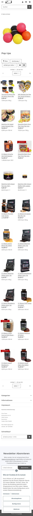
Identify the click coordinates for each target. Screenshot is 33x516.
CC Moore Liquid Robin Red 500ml (23, 364)
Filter (6, 61)
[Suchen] (29, 7)
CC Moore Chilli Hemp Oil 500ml (24, 304)
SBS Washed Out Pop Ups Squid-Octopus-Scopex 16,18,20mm (24, 95)
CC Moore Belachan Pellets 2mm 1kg (24, 244)
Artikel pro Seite (9, 65)
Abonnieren (24, 468)
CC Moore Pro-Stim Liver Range (7, 215)
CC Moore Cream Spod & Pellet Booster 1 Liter (8, 334)
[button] (22, 2)
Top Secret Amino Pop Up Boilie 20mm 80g (8, 95)
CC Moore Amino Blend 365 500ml (6, 244)
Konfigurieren (16, 504)
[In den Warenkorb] (29, 437)
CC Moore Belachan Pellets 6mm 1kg (7, 274)
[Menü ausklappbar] (2, 1)
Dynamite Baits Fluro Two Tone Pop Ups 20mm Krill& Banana (24, 155)
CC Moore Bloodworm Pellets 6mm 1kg (8, 304)
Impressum (6, 493)
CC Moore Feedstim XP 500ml (24, 334)
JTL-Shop (19, 513)
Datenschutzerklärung (8, 459)
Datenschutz (15, 493)
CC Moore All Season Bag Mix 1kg (24, 215)
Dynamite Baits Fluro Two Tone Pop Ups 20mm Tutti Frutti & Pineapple (24, 125)
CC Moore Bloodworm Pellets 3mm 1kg (24, 274)
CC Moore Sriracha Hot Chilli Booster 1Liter (7, 155)
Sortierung (15, 61)
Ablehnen (16, 509)
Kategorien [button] (5, 395)
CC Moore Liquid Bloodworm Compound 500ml (6, 364)
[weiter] (30, 73)
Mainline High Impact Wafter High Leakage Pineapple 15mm (24, 185)
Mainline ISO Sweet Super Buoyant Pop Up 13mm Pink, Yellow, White (7, 125)
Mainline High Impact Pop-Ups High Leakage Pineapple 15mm (8, 185)
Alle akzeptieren (16, 498)
